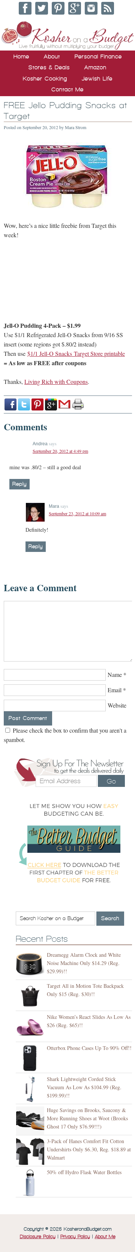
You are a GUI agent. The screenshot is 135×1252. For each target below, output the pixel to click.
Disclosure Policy (38, 1236)
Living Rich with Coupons (56, 381)
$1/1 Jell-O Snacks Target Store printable (76, 353)
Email (115, 690)
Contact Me (67, 89)
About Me (105, 1236)
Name (115, 674)
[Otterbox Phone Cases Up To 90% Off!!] (31, 1058)
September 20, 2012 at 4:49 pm (60, 451)
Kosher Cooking (45, 79)
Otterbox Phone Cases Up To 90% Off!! (89, 1047)
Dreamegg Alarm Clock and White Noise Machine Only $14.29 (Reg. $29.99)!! (84, 963)
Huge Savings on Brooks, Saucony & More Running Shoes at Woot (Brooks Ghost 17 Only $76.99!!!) (87, 1118)
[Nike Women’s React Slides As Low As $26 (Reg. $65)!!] (31, 1027)
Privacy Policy (75, 1236)
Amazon (95, 67)
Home (21, 56)
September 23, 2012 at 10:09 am (77, 513)
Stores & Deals (49, 67)
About (52, 56)
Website (117, 705)
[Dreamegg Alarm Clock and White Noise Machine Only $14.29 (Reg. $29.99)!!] (31, 965)
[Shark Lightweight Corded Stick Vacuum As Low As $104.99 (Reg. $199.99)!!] (31, 1089)
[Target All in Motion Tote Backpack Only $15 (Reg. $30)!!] (31, 996)
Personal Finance (98, 56)
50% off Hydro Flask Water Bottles (84, 1172)
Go (111, 781)
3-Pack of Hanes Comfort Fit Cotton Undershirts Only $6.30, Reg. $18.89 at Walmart (89, 1149)
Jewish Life (97, 79)
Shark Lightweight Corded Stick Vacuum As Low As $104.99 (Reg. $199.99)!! (84, 1087)
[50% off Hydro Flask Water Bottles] (31, 1182)
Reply (19, 484)
